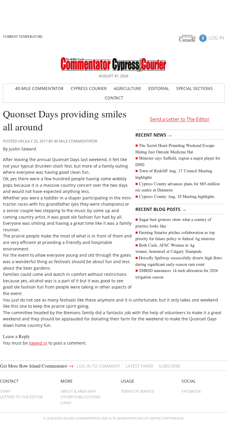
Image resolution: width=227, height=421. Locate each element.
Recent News (154, 134)
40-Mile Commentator (39, 88)
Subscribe (170, 366)
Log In (216, 38)
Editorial (158, 88)
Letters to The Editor (21, 396)
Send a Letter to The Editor (180, 119)
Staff (5, 391)
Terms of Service (137, 391)
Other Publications (80, 396)
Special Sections (194, 88)
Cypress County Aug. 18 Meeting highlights (177, 196)
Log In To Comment (98, 366)
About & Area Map (78, 391)
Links (66, 402)
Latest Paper (139, 366)
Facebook (191, 391)
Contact (114, 98)
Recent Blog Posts (161, 208)
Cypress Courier (89, 88)
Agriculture (127, 88)
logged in (38, 343)
